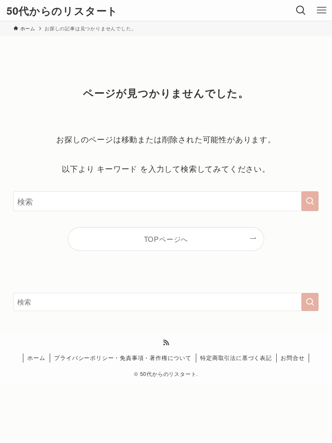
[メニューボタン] (321, 10)
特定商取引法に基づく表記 (236, 357)
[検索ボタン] (300, 10)
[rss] (166, 343)
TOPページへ (166, 239)
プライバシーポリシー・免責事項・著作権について (122, 357)
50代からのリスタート (62, 10)
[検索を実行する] (310, 201)
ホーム (36, 357)
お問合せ (292, 357)
